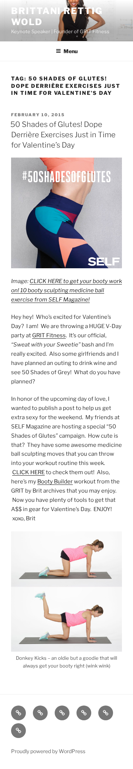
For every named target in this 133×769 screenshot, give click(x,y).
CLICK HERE (28, 472)
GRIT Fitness (49, 335)
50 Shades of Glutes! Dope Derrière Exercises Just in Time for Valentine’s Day (63, 134)
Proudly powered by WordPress (48, 751)
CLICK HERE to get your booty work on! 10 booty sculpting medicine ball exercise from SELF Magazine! (66, 290)
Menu (71, 51)
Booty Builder (55, 481)
